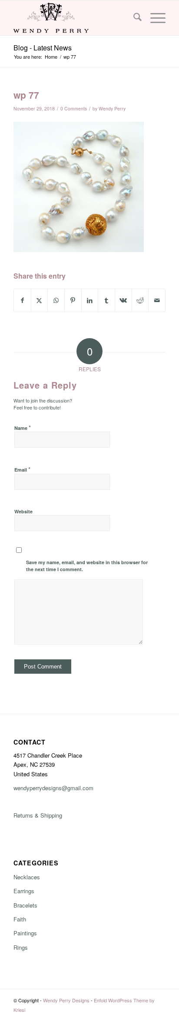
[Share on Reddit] (140, 300)
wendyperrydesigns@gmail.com (53, 788)
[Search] (133, 17)
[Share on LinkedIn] (90, 300)
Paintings (25, 933)
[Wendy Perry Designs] (74, 17)
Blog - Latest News (42, 48)
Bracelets (25, 905)
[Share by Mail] (157, 300)
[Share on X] (39, 300)
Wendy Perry (112, 108)
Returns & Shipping (37, 815)
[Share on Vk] (123, 300)
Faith (19, 919)
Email (22, 469)
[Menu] (154, 17)
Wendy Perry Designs (66, 1000)
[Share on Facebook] (22, 300)
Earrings (23, 891)
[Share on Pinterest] (73, 300)
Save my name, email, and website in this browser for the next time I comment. (87, 566)
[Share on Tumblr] (106, 300)
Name (22, 427)
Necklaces (26, 877)
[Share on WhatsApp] (56, 300)
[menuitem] (133, 17)
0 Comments (73, 108)
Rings (20, 947)
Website (23, 511)
